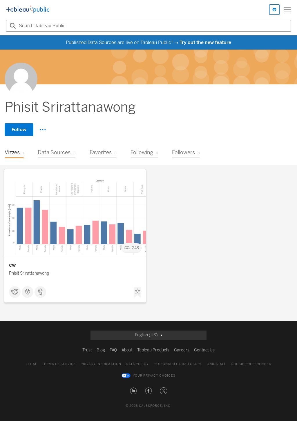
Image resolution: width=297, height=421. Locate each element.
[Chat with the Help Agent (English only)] (274, 9)
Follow (19, 129)
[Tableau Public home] (27, 9)
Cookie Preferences (251, 364)
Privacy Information (101, 364)
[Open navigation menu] (287, 9)
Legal (31, 364)
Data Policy (137, 364)
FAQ (113, 350)
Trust (87, 350)
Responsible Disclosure (177, 364)
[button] (133, 390)
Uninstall (216, 364)
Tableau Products (153, 350)
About (127, 350)
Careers (181, 350)
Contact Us (204, 350)
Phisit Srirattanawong (29, 273)
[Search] (12, 25)
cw (12, 265)
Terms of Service (59, 364)
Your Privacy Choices (154, 376)
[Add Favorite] (137, 292)
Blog (101, 350)
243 (135, 248)
